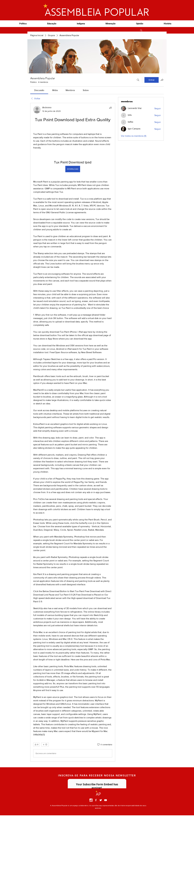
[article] (72, 432)
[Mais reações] (45, 744)
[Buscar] (138, 80)
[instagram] (91, 800)
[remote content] (73, 127)
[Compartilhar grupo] (162, 79)
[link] (39, 90)
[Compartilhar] (110, 107)
